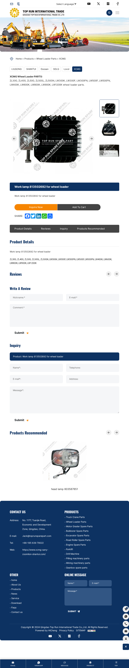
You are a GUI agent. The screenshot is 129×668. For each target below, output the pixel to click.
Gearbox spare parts (76, 567)
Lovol (66, 69)
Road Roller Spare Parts (78, 539)
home (14, 580)
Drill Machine (72, 553)
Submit (19, 333)
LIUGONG (16, 69)
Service (15, 598)
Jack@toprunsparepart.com (12, 4)
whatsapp (39, 665)
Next (91, 138)
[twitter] (98, 3)
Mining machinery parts (78, 562)
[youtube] (89, 3)
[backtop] (126, 639)
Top (116, 665)
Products (29, 58)
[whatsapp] (126, 616)
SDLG (56, 69)
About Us (16, 584)
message (64, 665)
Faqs (13, 607)
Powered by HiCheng (46, 630)
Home (19, 58)
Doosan (44, 69)
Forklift (69, 549)
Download (16, 602)
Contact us (16, 612)
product (90, 665)
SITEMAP (80, 630)
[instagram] (108, 3)
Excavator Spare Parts (77, 535)
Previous (14, 138)
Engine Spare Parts (76, 544)
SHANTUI (31, 69)
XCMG (62, 58)
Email (13, 665)
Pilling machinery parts (77, 558)
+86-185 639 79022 (19, 4)
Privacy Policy (66, 630)
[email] (126, 631)
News (14, 593)
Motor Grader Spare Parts (79, 526)
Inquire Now (36, 207)
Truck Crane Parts (75, 517)
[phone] (126, 624)
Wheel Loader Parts (46, 58)
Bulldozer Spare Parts (77, 530)
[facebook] (117, 3)
